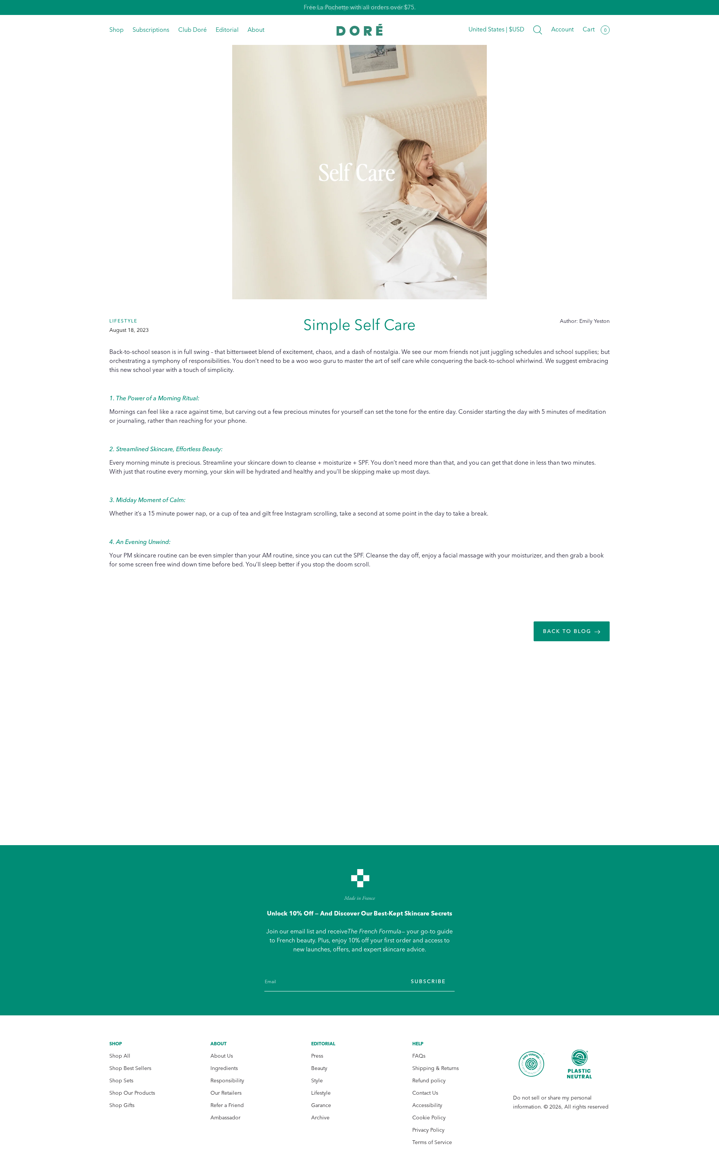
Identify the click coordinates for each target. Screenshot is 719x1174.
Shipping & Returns (435, 1068)
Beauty (319, 1068)
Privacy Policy (428, 1130)
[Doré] (360, 30)
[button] (537, 30)
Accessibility (427, 1105)
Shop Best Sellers (130, 1068)
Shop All (119, 1056)
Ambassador (225, 1117)
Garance (321, 1105)
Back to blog (567, 631)
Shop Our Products (132, 1093)
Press (317, 1056)
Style (317, 1080)
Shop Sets (121, 1080)
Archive (320, 1117)
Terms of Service (432, 1142)
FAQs (418, 1056)
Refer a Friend (227, 1105)
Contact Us (425, 1093)
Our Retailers (226, 1093)
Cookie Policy (429, 1117)
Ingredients (224, 1068)
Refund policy (429, 1080)
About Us (221, 1056)
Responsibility (227, 1080)
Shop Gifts (121, 1105)
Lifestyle (321, 1093)
